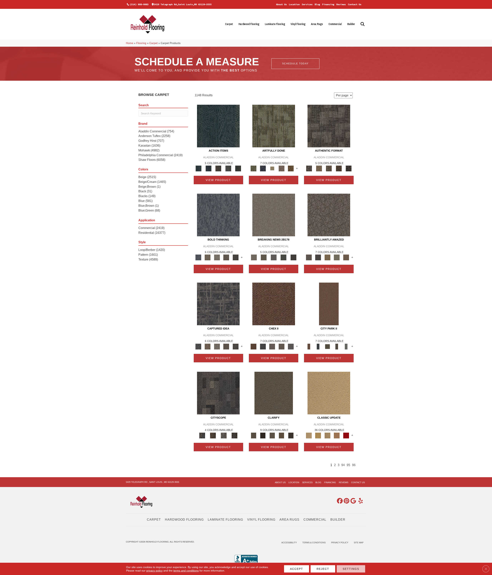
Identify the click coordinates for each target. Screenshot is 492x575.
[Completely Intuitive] (327, 257)
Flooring (141, 43)
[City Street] (238, 168)
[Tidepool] (218, 125)
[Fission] (226, 257)
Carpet (229, 24)
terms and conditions (186, 570)
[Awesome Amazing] (281, 168)
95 (348, 465)
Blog (317, 4)
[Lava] (217, 257)
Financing (328, 4)
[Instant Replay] (273, 257)
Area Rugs (317, 24)
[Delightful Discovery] (273, 125)
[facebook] (339, 501)
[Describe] (272, 435)
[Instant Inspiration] (346, 257)
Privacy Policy (339, 542)
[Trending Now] (273, 214)
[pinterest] (345, 501)
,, (183, 4)
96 (354, 465)
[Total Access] (293, 257)
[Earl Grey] (228, 168)
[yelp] (359, 501)
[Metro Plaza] (281, 346)
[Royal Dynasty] (346, 435)
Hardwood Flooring (249, 24)
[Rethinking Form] (338, 168)
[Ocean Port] (208, 168)
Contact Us (354, 4)
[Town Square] (291, 346)
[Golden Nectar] (318, 435)
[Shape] (218, 214)
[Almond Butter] (327, 435)
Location (294, 4)
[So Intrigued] (329, 214)
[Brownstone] (218, 168)
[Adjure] (291, 435)
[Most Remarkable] (263, 168)
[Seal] (235, 257)
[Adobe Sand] (329, 392)
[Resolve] (273, 392)
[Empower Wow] (337, 257)
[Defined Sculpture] (319, 168)
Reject (323, 568)
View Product (218, 180)
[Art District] (272, 346)
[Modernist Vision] (272, 168)
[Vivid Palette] (291, 168)
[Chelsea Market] (273, 303)
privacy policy (154, 570)
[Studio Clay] (337, 435)
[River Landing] (263, 346)
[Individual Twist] (328, 168)
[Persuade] (281, 435)
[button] (362, 24)
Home (129, 43)
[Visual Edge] (329, 125)
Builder (351, 24)
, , (152, 482)
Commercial (335, 24)
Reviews (341, 4)
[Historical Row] (234, 435)
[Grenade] (208, 257)
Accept (296, 568)
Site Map (358, 542)
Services (307, 4)
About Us (281, 4)
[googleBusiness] (352, 501)
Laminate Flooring (275, 24)
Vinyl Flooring (298, 24)
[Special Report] (263, 257)
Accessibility (289, 542)
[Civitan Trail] (213, 435)
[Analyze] (263, 435)
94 (343, 465)
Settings (351, 568)
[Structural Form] (348, 168)
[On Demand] (283, 257)
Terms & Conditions (314, 542)
